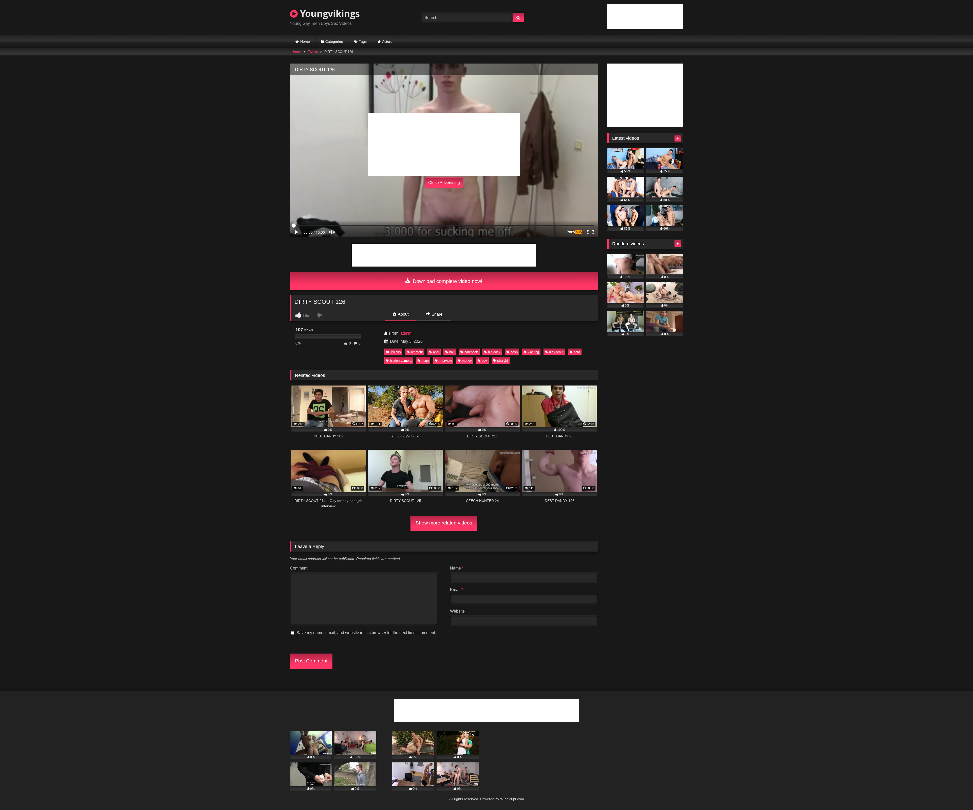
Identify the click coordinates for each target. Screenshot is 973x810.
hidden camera (400, 360)
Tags (363, 41)
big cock (494, 352)
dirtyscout (556, 352)
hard (577, 352)
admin (405, 333)
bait (452, 352)
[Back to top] (957, 795)
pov (484, 360)
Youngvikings (329, 13)
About (402, 314)
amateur (417, 352)
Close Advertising (444, 182)
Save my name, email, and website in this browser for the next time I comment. (366, 633)
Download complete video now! (446, 281)
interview (445, 360)
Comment (298, 568)
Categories (334, 41)
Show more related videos (444, 522)
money (467, 360)
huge (425, 360)
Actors (387, 41)
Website (457, 611)
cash (514, 352)
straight (502, 360)
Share (436, 314)
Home (305, 41)
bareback (471, 352)
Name (456, 568)
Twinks (313, 52)
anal (436, 352)
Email (456, 590)
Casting (533, 352)
